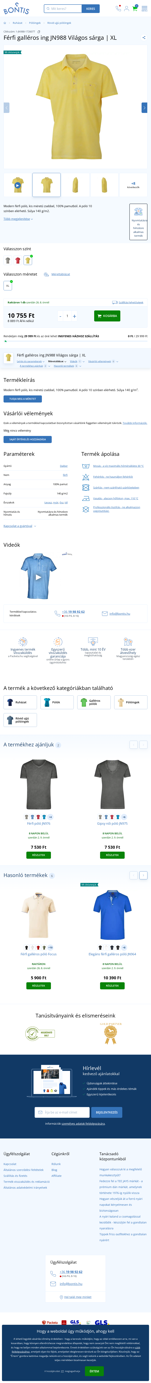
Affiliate (57, 1176)
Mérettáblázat (61, 274)
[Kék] (32, 817)
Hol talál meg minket (77, 1297)
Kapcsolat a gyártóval (18, 526)
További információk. (135, 423)
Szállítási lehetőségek (131, 302)
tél (66, 502)
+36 (73, 612)
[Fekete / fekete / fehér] (118, 947)
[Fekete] (26, 947)
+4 (50, 817)
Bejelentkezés (107, 1112)
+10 (50, 947)
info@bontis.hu (120, 614)
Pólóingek (35, 23)
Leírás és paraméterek (29, 361)
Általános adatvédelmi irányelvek (25, 1187)
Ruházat (17, 23)
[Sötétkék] (112, 947)
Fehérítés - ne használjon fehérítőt (113, 476)
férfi (65, 475)
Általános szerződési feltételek (23, 1170)
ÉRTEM (94, 1371)
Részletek (38, 855)
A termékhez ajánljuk (33, 365)
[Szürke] (8, 260)
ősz (62, 502)
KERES (90, 9)
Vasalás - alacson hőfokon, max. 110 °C (115, 498)
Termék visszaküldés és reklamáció (27, 1182)
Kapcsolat (10, 1164)
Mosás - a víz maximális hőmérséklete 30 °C (118, 466)
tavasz (48, 502)
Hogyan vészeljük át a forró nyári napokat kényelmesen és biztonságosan (121, 1204)
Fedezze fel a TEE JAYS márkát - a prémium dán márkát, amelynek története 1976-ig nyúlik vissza (121, 1187)
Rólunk (56, 1164)
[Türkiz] (44, 817)
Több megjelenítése (17, 219)
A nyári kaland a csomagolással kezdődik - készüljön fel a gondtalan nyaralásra (123, 1222)
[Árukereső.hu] (40, 1033)
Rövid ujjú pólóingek (59, 23)
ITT (62, 1371)
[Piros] (18, 260)
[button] (144, 107)
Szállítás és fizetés (15, 1176)
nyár (55, 502)
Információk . (75, 1123)
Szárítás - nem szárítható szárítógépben (116, 487)
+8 (124, 947)
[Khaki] (44, 947)
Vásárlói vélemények (101, 361)
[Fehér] (32, 947)
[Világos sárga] (28, 260)
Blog (54, 1170)
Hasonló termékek (65, 365)
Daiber (64, 466)
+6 (124, 817)
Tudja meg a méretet (22, 399)
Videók (75, 361)
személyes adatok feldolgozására (83, 1123)
